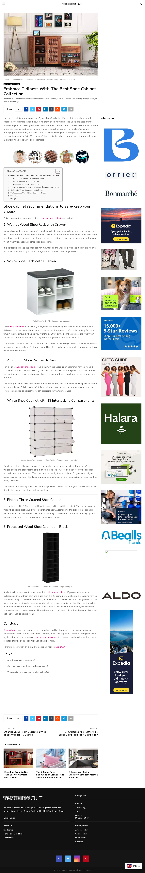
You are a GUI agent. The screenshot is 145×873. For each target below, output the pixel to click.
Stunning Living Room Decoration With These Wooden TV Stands (25, 733)
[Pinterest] (86, 859)
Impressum (80, 837)
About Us (8, 825)
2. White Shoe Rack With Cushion (25, 181)
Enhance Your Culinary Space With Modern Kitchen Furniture (83, 775)
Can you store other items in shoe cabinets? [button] (27, 666)
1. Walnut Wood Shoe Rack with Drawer (27, 178)
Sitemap (79, 841)
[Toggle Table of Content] (56, 171)
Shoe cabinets (11, 630)
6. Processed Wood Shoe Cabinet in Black (28, 193)
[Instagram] (77, 859)
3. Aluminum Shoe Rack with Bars (25, 184)
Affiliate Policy (81, 830)
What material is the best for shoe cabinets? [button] (28, 672)
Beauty (78, 803)
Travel (78, 811)
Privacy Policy (81, 825)
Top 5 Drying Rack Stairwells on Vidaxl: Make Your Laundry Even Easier (50, 775)
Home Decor (8, 84)
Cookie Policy (81, 833)
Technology (80, 807)
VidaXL (16, 84)
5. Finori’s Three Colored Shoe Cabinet (26, 190)
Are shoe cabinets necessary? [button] (21, 660)
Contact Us (9, 837)
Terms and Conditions (14, 833)
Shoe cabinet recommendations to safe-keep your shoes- (33, 175)
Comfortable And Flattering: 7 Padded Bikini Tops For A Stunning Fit (77, 733)
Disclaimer (8, 830)
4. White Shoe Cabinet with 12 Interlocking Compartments (34, 187)
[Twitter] (68, 859)
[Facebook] (59, 859)
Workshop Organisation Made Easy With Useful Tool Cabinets (16, 775)
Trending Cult (58, 647)
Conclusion (16, 196)
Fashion (78, 815)
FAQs (13, 199)
